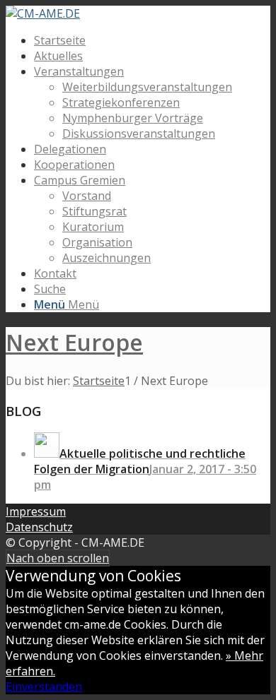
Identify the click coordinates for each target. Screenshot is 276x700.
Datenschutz (39, 527)
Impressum (36, 511)
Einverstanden (44, 686)
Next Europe (74, 342)
